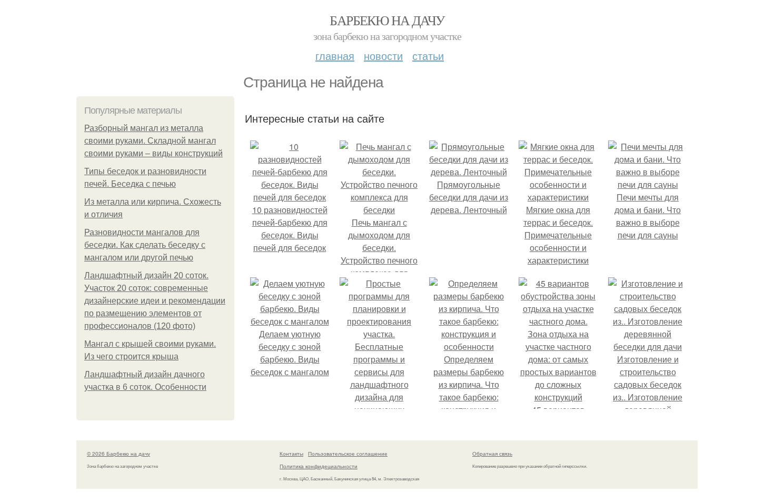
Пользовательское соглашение (348, 453)
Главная (334, 55)
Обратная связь (492, 453)
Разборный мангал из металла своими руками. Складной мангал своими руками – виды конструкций (153, 141)
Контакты (291, 453)
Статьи (428, 55)
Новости (383, 55)
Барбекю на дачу (387, 20)
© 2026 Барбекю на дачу (118, 453)
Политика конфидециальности (319, 466)
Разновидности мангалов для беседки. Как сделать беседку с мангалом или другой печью (144, 245)
